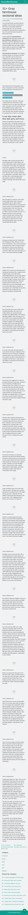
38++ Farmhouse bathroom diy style (11, 883)
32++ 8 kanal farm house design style (11, 886)
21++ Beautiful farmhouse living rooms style (13, 904)
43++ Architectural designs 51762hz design (13, 877)
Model (3, 861)
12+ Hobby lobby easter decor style (11, 889)
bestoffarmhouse (9, 2)
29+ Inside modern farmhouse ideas (11, 892)
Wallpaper (4, 870)
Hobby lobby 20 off (8, 92)
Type (3, 867)
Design (3, 859)
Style (3, 864)
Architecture (5, 855)
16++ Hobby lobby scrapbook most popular (13, 901)
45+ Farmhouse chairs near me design (11, 880)
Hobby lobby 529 (7, 97)
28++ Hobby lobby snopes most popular (12, 898)
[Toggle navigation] (25, 1)
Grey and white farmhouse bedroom (12, 95)
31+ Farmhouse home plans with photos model (14, 895)
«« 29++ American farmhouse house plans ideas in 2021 (7, 846)
